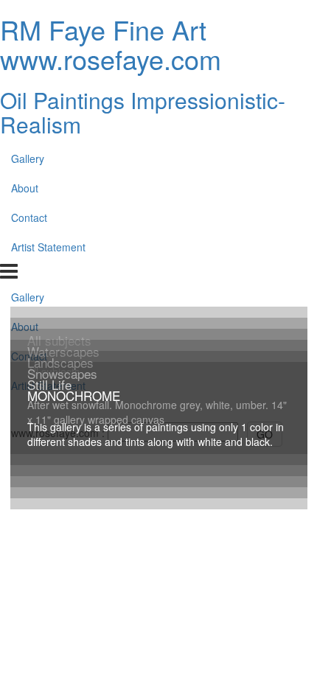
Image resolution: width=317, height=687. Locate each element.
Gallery (27, 158)
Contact (29, 217)
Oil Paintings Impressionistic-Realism (142, 112)
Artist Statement (48, 247)
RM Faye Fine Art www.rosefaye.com (110, 43)
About (24, 188)
